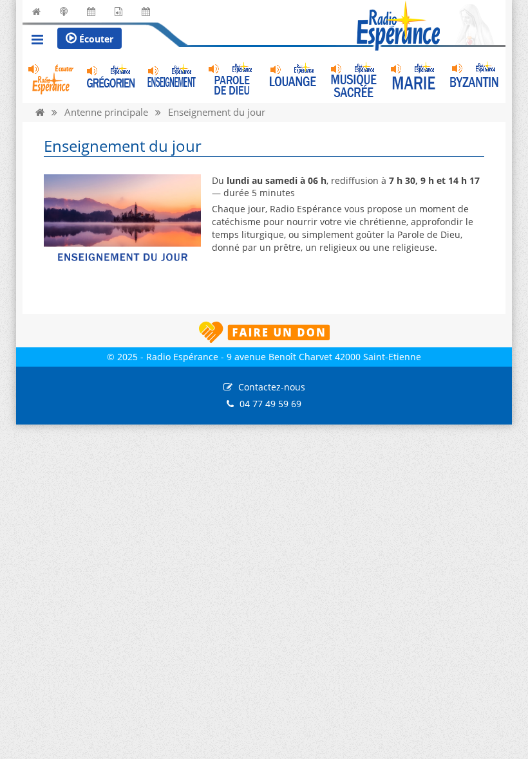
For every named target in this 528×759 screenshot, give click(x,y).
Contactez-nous (271, 387)
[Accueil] (39, 112)
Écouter (95, 39)
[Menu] (37, 41)
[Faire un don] (264, 332)
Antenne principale (106, 112)
